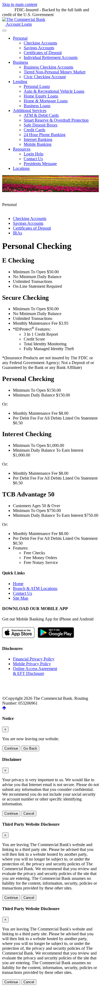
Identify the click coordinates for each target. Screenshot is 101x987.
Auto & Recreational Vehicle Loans (54, 91)
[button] (4, 708)
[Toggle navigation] (4, 30)
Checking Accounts (40, 43)
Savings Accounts (39, 48)
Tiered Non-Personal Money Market (54, 72)
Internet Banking (38, 139)
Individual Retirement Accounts (51, 57)
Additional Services (29, 110)
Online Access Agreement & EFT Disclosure (35, 671)
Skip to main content (19, 4)
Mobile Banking (37, 144)
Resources (21, 149)
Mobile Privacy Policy (32, 663)
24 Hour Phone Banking (44, 134)
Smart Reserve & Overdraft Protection (56, 120)
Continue (11, 748)
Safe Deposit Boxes (40, 125)
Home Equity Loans (41, 96)
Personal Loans (37, 86)
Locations (21, 168)
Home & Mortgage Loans (46, 101)
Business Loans (37, 105)
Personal (20, 38)
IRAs (17, 233)
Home (18, 583)
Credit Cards (34, 130)
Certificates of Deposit (43, 52)
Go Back (30, 748)
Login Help (33, 154)
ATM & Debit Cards (41, 115)
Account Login (18, 24)
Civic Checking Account (45, 76)
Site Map (20, 598)
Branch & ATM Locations (35, 588)
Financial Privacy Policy (33, 659)
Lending (20, 81)
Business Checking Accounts (48, 67)
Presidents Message (40, 163)
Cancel (28, 814)
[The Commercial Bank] (23, 19)
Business (20, 62)
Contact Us (33, 158)
